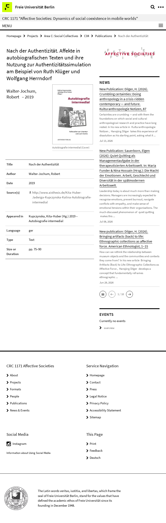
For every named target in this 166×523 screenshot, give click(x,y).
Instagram (19, 444)
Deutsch (95, 458)
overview (109, 328)
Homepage (13, 36)
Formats (15, 389)
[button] (102, 294)
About (14, 375)
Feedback (96, 450)
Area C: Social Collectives (61, 36)
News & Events (19, 410)
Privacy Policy (99, 403)
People (14, 396)
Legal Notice (98, 396)
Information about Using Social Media (28, 453)
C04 (86, 36)
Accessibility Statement (105, 410)
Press (93, 389)
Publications (103, 36)
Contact (95, 382)
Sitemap (95, 417)
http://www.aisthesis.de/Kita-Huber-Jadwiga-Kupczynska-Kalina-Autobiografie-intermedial (61, 197)
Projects (32, 36)
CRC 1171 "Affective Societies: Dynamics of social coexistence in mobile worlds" (70, 18)
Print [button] (93, 444)
